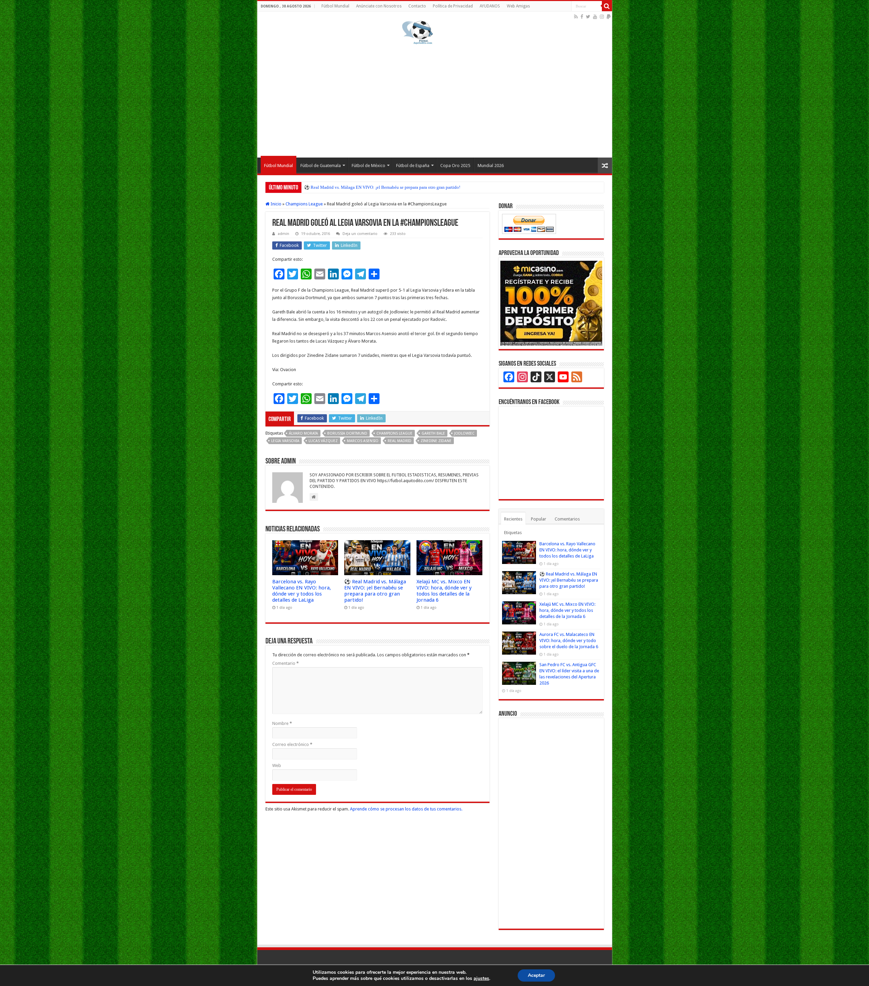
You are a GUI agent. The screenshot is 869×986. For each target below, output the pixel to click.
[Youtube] (595, 17)
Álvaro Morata (303, 433)
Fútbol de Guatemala (320, 165)
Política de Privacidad (453, 6)
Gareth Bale (433, 433)
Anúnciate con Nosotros (379, 6)
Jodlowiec (464, 433)
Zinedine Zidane (436, 441)
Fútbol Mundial (335, 6)
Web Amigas (518, 6)
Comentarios (567, 519)
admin (283, 234)
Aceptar (536, 975)
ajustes (481, 978)
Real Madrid (399, 441)
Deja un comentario (360, 234)
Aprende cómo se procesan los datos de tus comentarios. (406, 808)
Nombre (282, 723)
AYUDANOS (490, 6)
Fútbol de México (368, 165)
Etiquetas (513, 532)
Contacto (417, 6)
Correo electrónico (292, 744)
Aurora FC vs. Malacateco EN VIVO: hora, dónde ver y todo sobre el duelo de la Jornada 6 (568, 640)
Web (276, 765)
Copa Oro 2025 (455, 165)
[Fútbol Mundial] (417, 32)
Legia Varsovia (285, 441)
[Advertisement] (434, 99)
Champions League (304, 203)
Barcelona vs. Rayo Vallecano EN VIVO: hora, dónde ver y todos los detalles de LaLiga (301, 591)
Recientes (513, 519)
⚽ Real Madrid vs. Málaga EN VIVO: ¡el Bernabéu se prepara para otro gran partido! (382, 187)
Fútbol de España (412, 165)
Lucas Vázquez (323, 441)
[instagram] (602, 17)
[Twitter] (588, 17)
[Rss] (575, 17)
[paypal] (608, 17)
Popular (538, 519)
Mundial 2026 (491, 165)
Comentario (285, 663)
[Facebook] (582, 17)
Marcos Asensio (362, 441)
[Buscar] (607, 6)
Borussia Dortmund (347, 433)
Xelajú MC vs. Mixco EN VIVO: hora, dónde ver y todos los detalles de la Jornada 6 (444, 591)
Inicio (275, 203)
